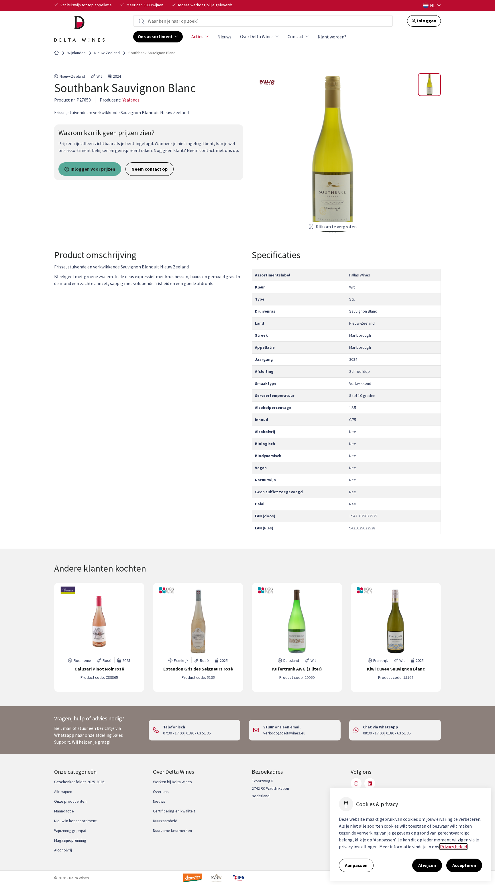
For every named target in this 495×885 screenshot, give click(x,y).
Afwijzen (427, 865)
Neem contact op (149, 169)
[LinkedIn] (369, 783)
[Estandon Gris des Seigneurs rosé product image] (198, 621)
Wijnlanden (76, 52)
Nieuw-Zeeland (107, 52)
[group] (99, 637)
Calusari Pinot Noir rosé (99, 669)
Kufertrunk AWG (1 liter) (297, 669)
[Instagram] (356, 783)
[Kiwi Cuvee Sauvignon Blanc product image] (396, 621)
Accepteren (464, 865)
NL (432, 5)
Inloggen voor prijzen (92, 169)
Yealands (131, 100)
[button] (429, 84)
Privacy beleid (453, 846)
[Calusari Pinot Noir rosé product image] (99, 621)
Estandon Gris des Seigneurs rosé (198, 669)
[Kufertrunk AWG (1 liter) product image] (297, 621)
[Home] (56, 53)
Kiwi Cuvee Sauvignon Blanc (396, 669)
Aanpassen (356, 865)
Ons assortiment (155, 36)
